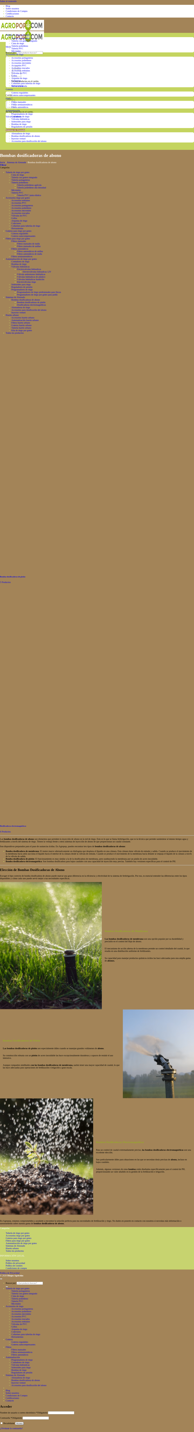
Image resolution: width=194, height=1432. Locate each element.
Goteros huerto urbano (21, 325)
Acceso (19, 1423)
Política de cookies (14, 1265)
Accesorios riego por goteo (18, 198)
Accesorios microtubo (21, 63)
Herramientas (17, 86)
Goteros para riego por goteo (18, 231)
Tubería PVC (17, 48)
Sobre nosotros (12, 8)
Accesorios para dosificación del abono (28, 141)
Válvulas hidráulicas (20, 119)
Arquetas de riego (19, 78)
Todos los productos (15, 333)
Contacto (10, 16)
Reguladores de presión (21, 126)
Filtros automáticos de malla (29, 254)
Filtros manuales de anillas (29, 246)
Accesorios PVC (18, 65)
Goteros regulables (19, 93)
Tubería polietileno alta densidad (31, 187)
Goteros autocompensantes (23, 95)
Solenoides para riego (21, 121)
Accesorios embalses (20, 200)
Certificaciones (12, 13)
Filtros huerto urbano (20, 323)
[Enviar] (7, 56)
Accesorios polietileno (21, 60)
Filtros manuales (18, 102)
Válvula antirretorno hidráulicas (31, 274)
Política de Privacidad (9, 1273)
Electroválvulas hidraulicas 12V (37, 272)
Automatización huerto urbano (25, 320)
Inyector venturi (18, 138)
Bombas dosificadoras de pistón (31, 302)
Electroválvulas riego (26, 282)
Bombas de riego (19, 124)
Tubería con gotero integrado (24, 41)
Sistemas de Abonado (15, 130)
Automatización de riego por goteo (21, 259)
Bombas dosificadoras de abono (25, 136)
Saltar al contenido (8, 1)
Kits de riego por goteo (21, 330)
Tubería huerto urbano (21, 328)
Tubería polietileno (19, 46)
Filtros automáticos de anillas (30, 251)
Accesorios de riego (14, 54)
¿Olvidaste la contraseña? (11, 1428)
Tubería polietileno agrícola (29, 185)
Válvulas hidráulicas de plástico (31, 277)
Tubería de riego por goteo (17, 35)
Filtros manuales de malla (28, 243)
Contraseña (11, 1418)
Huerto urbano (12, 315)
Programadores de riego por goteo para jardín (37, 294)
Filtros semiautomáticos (21, 104)
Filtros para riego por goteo (18, 238)
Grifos (14, 218)
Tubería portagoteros (20, 38)
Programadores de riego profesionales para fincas (39, 292)
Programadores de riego (22, 114)
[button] (8, 47)
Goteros (9, 89)
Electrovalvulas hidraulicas (29, 269)
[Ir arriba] (1, 1278)
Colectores (16, 81)
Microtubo (16, 51)
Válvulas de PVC (19, 215)
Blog (8, 6)
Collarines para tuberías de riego (25, 83)
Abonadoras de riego (20, 133)
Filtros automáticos (19, 107)
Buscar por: (11, 52)
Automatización (13, 110)
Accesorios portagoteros (22, 58)
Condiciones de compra (16, 1268)
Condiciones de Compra (16, 11)
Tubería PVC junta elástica (29, 195)
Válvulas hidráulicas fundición (30, 279)
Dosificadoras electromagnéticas (31, 305)
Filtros (8, 1347)
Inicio (2, 162)
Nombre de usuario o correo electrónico (23, 1412)
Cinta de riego (17, 43)
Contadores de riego (20, 116)
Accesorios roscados (20, 213)
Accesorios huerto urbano (22, 317)
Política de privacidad (15, 1263)
